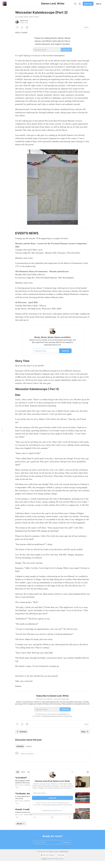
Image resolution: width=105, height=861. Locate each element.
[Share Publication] (80, 4)
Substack (44, 859)
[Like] (17, 27)
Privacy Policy (68, 805)
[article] (52, 813)
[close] (72, 772)
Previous (23, 732)
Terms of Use (62, 803)
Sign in (98, 4)
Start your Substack (48, 855)
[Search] (75, 4)
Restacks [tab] (29, 746)
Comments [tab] (20, 746)
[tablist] (24, 746)
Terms (56, 851)
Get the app (60, 855)
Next (83, 732)
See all (19, 824)
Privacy (51, 851)
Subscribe (88, 4)
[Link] (12, 233)
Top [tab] (17, 772)
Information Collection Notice (52, 805)
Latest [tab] (23, 772)
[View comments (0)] (22, 27)
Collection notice (63, 851)
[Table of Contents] (2, 430)
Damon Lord (24, 20)
